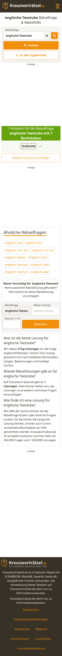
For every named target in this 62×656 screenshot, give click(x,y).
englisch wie (34, 243)
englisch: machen (16, 272)
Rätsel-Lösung (41, 305)
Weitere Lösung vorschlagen (31, 158)
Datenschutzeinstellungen (31, 619)
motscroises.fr (20, 639)
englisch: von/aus (16, 265)
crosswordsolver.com (31, 648)
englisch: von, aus (16, 250)
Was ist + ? (13, 318)
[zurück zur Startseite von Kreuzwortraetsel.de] (25, 6)
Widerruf (41, 629)
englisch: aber (40, 272)
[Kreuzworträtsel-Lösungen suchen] (54, 35)
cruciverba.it (43, 639)
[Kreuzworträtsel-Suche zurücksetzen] (46, 35)
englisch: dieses (15, 257)
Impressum (22, 629)
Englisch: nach (38, 257)
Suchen (33, 45)
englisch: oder (40, 265)
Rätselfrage (12, 29)
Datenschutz (31, 610)
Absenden (40, 324)
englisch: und (14, 243)
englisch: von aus (42, 250)
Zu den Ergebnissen (33, 55)
